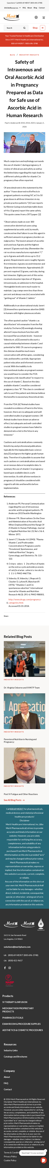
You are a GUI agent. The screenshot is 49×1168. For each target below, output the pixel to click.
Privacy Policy (10, 1156)
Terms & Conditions (13, 1152)
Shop (35, 28)
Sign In (36, 17)
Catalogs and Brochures (15, 1056)
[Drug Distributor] (10, 981)
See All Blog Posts (12, 800)
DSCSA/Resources (11, 8)
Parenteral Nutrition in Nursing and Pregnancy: (20, 740)
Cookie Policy (10, 1160)
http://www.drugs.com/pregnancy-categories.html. (25, 601)
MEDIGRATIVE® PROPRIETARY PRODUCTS (18, 1010)
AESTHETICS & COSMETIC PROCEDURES (22, 1030)
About (29, 8)
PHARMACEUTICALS (12, 1017)
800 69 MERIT (17, 809)
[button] (43, 17)
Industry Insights (29, 55)
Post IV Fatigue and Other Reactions (21, 794)
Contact (42, 8)
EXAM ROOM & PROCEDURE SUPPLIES (21, 1024)
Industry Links (11, 1050)
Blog (35, 8)
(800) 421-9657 (15, 960)
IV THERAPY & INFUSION (14, 1002)
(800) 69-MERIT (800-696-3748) (23, 955)
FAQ (24, 8)
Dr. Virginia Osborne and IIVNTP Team (22, 687)
